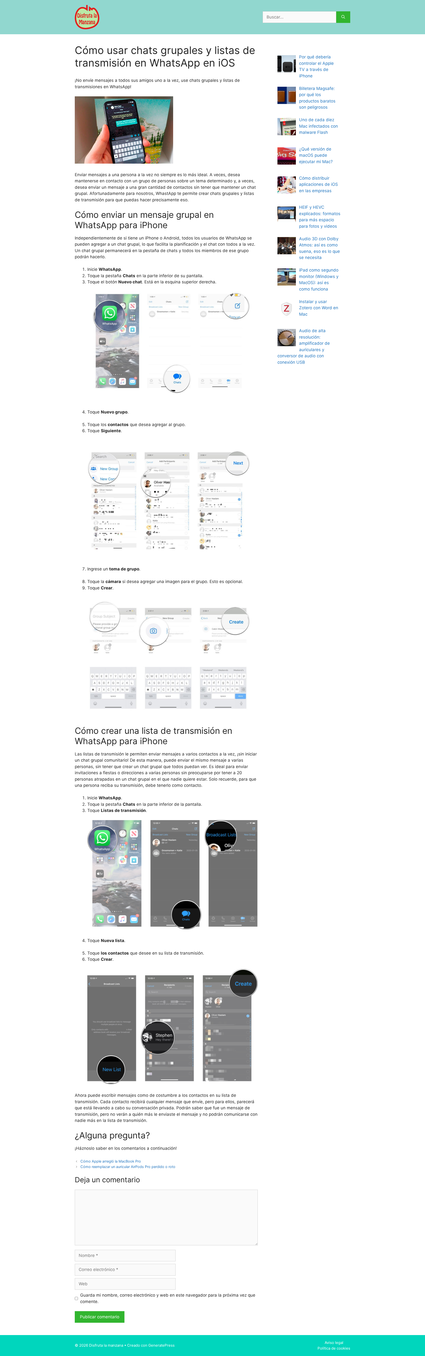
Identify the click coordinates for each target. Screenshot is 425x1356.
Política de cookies (334, 1348)
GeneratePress (161, 1345)
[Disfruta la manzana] (87, 16)
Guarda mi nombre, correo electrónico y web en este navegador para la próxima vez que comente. (167, 1298)
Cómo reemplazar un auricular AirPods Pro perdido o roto (127, 1167)
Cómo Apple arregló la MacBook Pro (110, 1161)
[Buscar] (343, 17)
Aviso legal (334, 1342)
